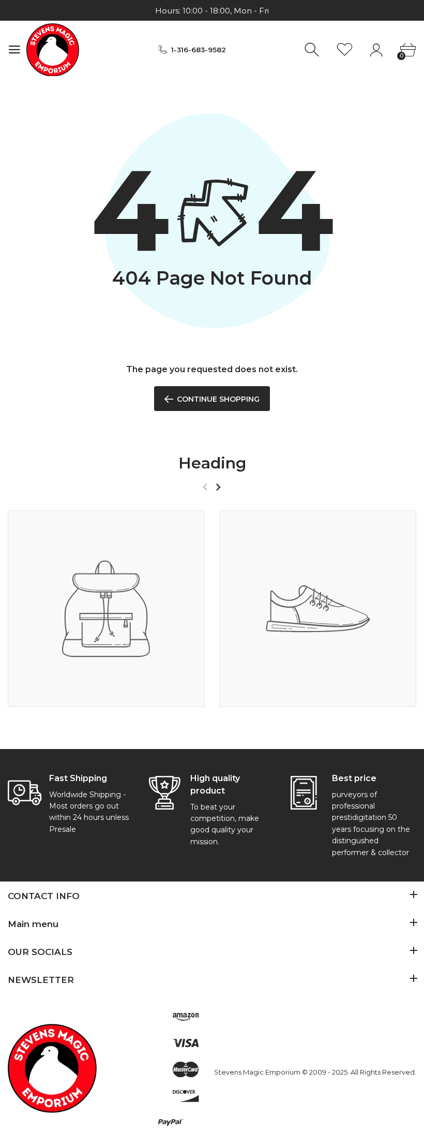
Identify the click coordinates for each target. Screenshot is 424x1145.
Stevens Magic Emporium (257, 1072)
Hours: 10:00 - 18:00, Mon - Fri (212, 11)
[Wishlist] (344, 49)
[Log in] (376, 49)
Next (218, 487)
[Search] (313, 49)
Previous (205, 487)
